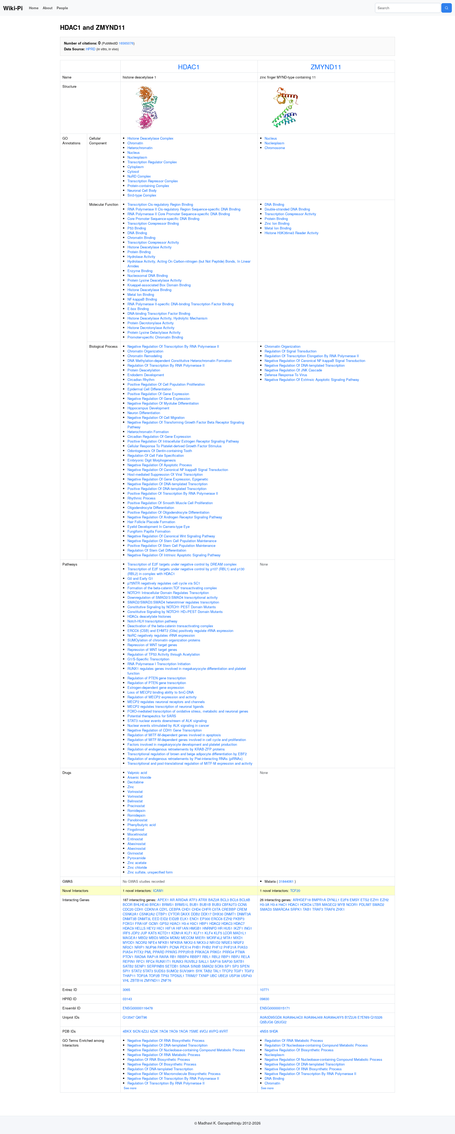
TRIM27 (191, 975)
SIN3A (185, 966)
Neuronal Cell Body (142, 190)
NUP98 (151, 947)
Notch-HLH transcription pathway (152, 621)
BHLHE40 (141, 904)
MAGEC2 (329, 904)
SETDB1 (172, 966)
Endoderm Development (145, 374)
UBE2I (223, 975)
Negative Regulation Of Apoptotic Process (159, 464)
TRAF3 (317, 909)
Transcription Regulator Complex (152, 161)
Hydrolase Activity (141, 256)
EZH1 (374, 899)
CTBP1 (161, 913)
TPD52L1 (177, 975)
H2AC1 (175, 923)
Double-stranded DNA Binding (287, 209)
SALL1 (204, 961)
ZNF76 (166, 980)
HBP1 (203, 923)
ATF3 (193, 899)
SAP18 (215, 961)
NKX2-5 (190, 942)
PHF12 (217, 947)
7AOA (183, 1031)
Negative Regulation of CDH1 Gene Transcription (164, 730)
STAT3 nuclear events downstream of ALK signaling (167, 720)
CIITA (216, 909)
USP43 (246, 975)
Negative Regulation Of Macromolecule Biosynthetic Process (174, 1073)
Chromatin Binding (141, 237)
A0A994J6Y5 (334, 1017)
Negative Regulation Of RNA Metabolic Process (163, 1054)
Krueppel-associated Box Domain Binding (159, 284)
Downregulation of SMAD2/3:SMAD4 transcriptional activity (172, 597)
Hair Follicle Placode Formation (151, 521)
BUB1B (205, 904)
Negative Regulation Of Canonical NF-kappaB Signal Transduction (177, 469)
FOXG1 (128, 923)
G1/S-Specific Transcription (148, 658)
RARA (164, 956)
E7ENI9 (363, 1017)
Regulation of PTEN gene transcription (156, 677)
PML (148, 951)
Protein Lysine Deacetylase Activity (154, 280)
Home (33, 7)
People (62, 7)
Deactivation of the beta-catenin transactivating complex (170, 625)
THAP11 (129, 975)
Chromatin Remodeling (144, 355)
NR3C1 (128, 947)
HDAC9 (128, 928)
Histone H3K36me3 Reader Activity (292, 232)
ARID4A (182, 899)
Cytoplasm (135, 166)
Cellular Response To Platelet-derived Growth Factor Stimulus (174, 445)
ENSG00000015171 (275, 1007)
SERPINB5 (155, 966)
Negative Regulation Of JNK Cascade (293, 369)
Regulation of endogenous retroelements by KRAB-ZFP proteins (176, 749)
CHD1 (186, 909)
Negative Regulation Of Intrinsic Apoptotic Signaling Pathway (174, 554)
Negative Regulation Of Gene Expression (158, 398)
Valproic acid (137, 772)
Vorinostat (135, 791)
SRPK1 (296, 909)
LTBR (317, 904)
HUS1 (228, 928)
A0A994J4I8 (313, 1017)
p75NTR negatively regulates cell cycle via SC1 (163, 583)
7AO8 (163, 1031)
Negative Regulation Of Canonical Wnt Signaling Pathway (171, 535)
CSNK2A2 (147, 913)
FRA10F (141, 923)
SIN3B (196, 966)
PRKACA (202, 951)
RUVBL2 (190, 961)
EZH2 (228, 918)
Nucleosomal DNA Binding (147, 275)
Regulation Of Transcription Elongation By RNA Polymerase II (312, 355)
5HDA (273, 1031)
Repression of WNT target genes (152, 644)
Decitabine (135, 781)
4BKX (127, 1031)
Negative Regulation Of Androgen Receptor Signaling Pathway (174, 516)
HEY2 (151, 928)
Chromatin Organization (145, 351)
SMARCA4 (281, 909)
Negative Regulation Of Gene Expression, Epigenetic (167, 479)
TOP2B (154, 975)
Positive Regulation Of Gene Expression (158, 393)
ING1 (248, 928)
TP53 (165, 975)
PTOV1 (128, 956)
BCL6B (244, 899)
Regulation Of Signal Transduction (290, 351)
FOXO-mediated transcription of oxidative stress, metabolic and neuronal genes (187, 711)
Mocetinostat (137, 834)
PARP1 (163, 947)
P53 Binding (136, 227)
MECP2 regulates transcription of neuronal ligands (165, 706)
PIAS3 (243, 947)
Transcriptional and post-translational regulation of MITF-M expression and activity (190, 763)
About (47, 7)
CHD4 (196, 909)
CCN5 (242, 904)
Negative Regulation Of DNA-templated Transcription (167, 483)
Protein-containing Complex (148, 185)
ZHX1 (340, 909)
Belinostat (135, 800)
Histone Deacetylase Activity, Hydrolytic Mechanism (167, 318)
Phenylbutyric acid (141, 824)
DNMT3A (244, 913)
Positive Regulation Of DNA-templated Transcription (166, 488)
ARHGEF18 (302, 899)
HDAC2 (214, 923)
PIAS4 (128, 951)
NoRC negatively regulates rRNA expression (161, 635)
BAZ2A (213, 899)
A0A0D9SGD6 (271, 1017)
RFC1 (140, 961)
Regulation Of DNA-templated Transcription (160, 1068)
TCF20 (295, 890)
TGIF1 (238, 970)
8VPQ (213, 1031)
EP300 (205, 918)
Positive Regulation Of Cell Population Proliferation (166, 384)
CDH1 (139, 909)
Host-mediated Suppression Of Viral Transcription (165, 474)
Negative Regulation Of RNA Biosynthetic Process (166, 1040)
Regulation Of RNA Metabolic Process (294, 1040)
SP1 (228, 966)
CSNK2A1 (130, 913)
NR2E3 (226, 942)
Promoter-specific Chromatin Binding (155, 337)
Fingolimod (135, 829)
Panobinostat (137, 819)
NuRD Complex (139, 176)
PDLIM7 (365, 904)
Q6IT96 (141, 1017)
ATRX (202, 899)
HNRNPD (209, 928)
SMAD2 (208, 966)
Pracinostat (136, 805)
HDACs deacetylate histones (149, 616)
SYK (199, 970)
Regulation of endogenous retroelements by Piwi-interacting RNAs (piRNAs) (185, 758)
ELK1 (184, 918)
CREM (242, 909)
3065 (126, 989)
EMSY (354, 899)
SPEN (244, 966)
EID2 (164, 918)
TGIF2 (249, 970)
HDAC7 (239, 923)
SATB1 (239, 961)
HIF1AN (182, 928)
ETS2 (364, 899)
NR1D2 (215, 942)
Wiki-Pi (13, 8)
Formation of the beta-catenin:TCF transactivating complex (172, 587)
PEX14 (185, 947)
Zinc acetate (136, 862)
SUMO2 (172, 970)
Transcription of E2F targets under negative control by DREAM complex (182, 564)
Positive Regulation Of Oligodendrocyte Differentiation (168, 512)
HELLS (140, 928)
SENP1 (140, 966)
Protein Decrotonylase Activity (150, 322)
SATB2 (128, 966)
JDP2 (135, 932)
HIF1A (170, 928)
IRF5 (126, 932)
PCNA (174, 947)
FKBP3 (238, 918)
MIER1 (200, 937)
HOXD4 (305, 904)
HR (220, 928)
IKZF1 (238, 928)
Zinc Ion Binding (277, 223)
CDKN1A (151, 909)
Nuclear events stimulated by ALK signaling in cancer (168, 725)
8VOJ (204, 1031)
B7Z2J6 (351, 1017)
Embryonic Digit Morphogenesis (151, 460)
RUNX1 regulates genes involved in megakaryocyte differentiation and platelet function (186, 671)
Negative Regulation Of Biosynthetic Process (161, 1064)
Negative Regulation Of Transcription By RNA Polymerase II (173, 346)
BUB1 (194, 904)
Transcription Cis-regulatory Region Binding (160, 204)
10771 (264, 989)
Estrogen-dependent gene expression (155, 687)
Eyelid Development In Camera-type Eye (158, 526)
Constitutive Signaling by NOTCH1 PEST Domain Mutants (171, 606)
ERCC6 (216, 918)
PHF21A (230, 947)
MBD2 (143, 937)
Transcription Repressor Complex (152, 180)
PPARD (158, 951)
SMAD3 (266, 909)
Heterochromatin (139, 147)
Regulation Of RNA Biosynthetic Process (158, 1059)
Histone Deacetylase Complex (150, 138)
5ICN (136, 1031)
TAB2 (208, 970)
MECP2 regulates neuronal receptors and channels (166, 701)
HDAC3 (227, 923)
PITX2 (139, 951)
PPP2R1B (186, 951)
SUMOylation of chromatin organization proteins (163, 639)
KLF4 (209, 932)
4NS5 (264, 1031)
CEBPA (175, 909)
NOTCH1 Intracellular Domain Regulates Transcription (168, 592)
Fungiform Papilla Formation (148, 531)
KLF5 (218, 932)
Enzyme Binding (139, 270)
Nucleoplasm (137, 157)
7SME (194, 1031)
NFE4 (152, 942)
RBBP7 (195, 956)
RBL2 (216, 956)
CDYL (163, 909)
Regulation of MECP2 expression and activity (162, 696)
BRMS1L (182, 904)
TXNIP (204, 975)
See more (130, 1088)
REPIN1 (129, 961)
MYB (341, 904)
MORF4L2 (214, 937)
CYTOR (174, 913)
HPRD (90, 48)
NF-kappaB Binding (142, 299)
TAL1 (217, 970)
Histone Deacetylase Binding (149, 289)
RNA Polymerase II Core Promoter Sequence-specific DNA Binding (178, 213)
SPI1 (126, 970)
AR (172, 899)
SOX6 (219, 966)
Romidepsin (136, 810)
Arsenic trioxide (139, 777)
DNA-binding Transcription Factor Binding (158, 313)
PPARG (171, 951)
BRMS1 (168, 904)
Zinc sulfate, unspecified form (150, 872)
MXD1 (238, 937)
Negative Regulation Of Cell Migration (156, 417)
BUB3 (216, 904)
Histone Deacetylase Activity (149, 246)
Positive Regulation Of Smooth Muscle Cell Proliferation (170, 502)
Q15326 (376, 1017)
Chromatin (135, 142)
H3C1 (194, 923)
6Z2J (145, 1031)
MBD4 (164, 937)
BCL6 (234, 899)
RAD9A (140, 956)
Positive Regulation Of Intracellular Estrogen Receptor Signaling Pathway (183, 441)
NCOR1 (352, 904)
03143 (127, 998)
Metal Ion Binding (140, 294)
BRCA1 (155, 904)
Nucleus (133, 152)
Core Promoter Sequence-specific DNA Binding (163, 218)
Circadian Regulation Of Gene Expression (159, 436)
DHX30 (217, 913)
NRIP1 (140, 947)
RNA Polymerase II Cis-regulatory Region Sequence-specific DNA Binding (183, 209)
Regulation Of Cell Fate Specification (155, 455)
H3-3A (264, 904)
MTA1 (227, 937)
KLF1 (188, 932)
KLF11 (199, 932)
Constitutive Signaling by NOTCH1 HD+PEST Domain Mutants (175, 611)
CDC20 (128, 909)
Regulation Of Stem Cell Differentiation (156, 550)
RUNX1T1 (163, 961)
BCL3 (224, 899)
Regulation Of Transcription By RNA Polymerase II (166, 365)
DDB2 (195, 913)
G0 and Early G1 (140, 578)
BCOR (127, 904)
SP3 (235, 966)
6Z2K (154, 1031)
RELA (245, 956)
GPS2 (164, 923)
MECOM (187, 937)
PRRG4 (228, 951)
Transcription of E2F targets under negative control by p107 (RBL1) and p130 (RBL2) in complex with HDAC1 (185, 571)
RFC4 (150, 961)
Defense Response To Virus (286, 374)
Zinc (130, 786)
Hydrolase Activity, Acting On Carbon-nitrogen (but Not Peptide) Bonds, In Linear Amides (188, 263)
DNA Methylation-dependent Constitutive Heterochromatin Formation (179, 360)
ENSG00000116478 (138, 1007)
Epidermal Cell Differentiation (149, 388)
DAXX (185, 913)
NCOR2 (141, 942)
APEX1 (163, 899)
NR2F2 (238, 942)
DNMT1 (230, 913)
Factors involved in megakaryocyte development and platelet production (182, 744)
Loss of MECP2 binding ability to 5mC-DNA (160, 692)
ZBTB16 (136, 980)
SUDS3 (159, 970)
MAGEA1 (130, 937)
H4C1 (283, 904)
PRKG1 (215, 951)
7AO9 (173, 1031)
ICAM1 (158, 890)
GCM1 (154, 923)
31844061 (286, 881)
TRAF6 (329, 909)
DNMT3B (130, 918)
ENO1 (194, 918)
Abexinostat (136, 843)
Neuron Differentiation (143, 412)
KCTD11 (164, 932)
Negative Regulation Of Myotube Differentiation (163, 403)
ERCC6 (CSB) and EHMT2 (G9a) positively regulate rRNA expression (180, 630)
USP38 (234, 975)
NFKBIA (176, 942)
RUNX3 (177, 961)
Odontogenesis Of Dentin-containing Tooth (159, 450)
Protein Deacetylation (143, 369)
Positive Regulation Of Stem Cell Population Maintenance (171, 545)
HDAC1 (189, 66)
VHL (126, 980)
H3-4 (185, 923)
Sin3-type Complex (141, 195)
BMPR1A (319, 899)
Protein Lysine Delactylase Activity (154, 332)
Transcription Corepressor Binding (153, 223)
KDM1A (177, 932)
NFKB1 (163, 942)
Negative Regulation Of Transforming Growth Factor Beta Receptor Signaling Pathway (185, 424)
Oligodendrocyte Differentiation (150, 507)
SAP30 (227, 961)
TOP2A (142, 975)
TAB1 (307, 909)
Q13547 (129, 1017)
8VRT (223, 1031)
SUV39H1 (187, 970)
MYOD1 (129, 942)
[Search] (446, 8)
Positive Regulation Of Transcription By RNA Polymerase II (172, 493)
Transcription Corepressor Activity (153, 242)
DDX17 (206, 913)
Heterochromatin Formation (148, 431)
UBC (213, 975)
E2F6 (344, 899)
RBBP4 (183, 956)
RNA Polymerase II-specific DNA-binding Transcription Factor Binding (180, 303)
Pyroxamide (136, 857)
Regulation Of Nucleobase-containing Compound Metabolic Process (316, 1045)
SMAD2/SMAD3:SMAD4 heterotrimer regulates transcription (173, 602)
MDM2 (175, 937)
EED (155, 918)
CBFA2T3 (229, 904)
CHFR (206, 909)
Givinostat (135, 853)
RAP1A (152, 956)
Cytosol (133, 171)
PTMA (240, 951)
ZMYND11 (326, 66)
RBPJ (235, 956)
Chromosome (275, 147)
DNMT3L (144, 918)
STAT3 (148, 970)
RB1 (173, 956)
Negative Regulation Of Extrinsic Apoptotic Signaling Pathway (312, 379)
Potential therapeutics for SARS (151, 715)
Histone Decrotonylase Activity (151, 327)
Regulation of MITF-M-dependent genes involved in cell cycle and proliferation (186, 739)
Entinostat (135, 838)
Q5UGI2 (280, 1021)
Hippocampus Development (148, 407)
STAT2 (136, 970)
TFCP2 (227, 970)
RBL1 (206, 956)
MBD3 (153, 937)
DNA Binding (137, 232)
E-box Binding (138, 308)
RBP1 (225, 956)
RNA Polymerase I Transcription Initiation (158, 663)
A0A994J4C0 (293, 1017)
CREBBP (229, 909)
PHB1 (196, 947)
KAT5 (152, 932)
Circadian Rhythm (141, 379)
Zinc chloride (137, 867)
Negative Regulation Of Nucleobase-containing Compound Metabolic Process (186, 1049)
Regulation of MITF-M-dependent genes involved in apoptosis (174, 734)
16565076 (126, 43)
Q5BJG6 (266, 1021)
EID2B (174, 918)
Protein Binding (139, 251)
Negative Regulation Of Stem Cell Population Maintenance (171, 540)
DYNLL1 (333, 899)
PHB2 (206, 947)
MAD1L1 (239, 932)
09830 (264, 998)
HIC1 (160, 928)
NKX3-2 (203, 942)
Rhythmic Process (141, 497)
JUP (144, 932)
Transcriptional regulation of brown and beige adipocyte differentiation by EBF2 (187, 753)
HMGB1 (195, 928)
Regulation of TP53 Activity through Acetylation (163, 654)
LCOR (227, 932)
